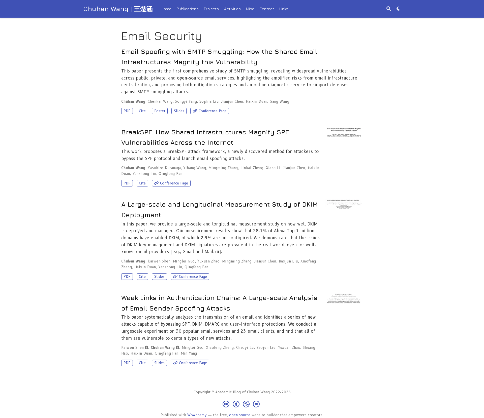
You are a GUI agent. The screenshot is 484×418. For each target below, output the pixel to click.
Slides (179, 111)
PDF (127, 111)
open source (239, 415)
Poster (159, 111)
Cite (142, 111)
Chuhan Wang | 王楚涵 (118, 8)
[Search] (388, 9)
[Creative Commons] (242, 404)
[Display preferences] (398, 9)
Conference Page (213, 111)
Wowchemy (197, 415)
